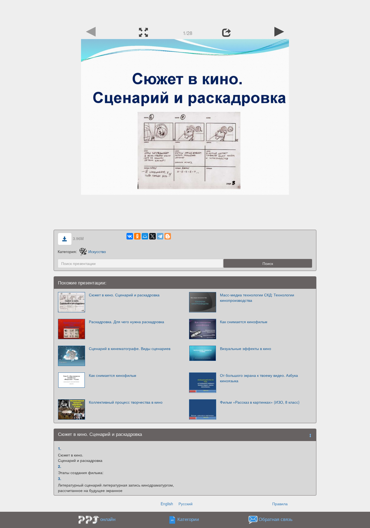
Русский (185, 503)
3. (59, 478)
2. (59, 466)
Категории (188, 519)
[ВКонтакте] (129, 236)
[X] (152, 236)
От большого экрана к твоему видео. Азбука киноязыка (259, 377)
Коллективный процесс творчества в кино (126, 402)
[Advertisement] (185, 12)
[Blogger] (167, 236)
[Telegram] (160, 236)
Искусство (97, 251)
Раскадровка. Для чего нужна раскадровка (126, 321)
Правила (280, 503)
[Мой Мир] (145, 236)
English (167, 503)
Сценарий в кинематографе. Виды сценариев (129, 348)
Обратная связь (276, 519)
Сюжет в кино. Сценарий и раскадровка (124, 294)
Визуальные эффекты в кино (245, 348)
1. (59, 448)
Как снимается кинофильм (243, 321)
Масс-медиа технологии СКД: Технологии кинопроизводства (257, 297)
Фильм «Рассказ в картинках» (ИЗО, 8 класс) (260, 402)
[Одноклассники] (137, 236)
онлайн (107, 519)
